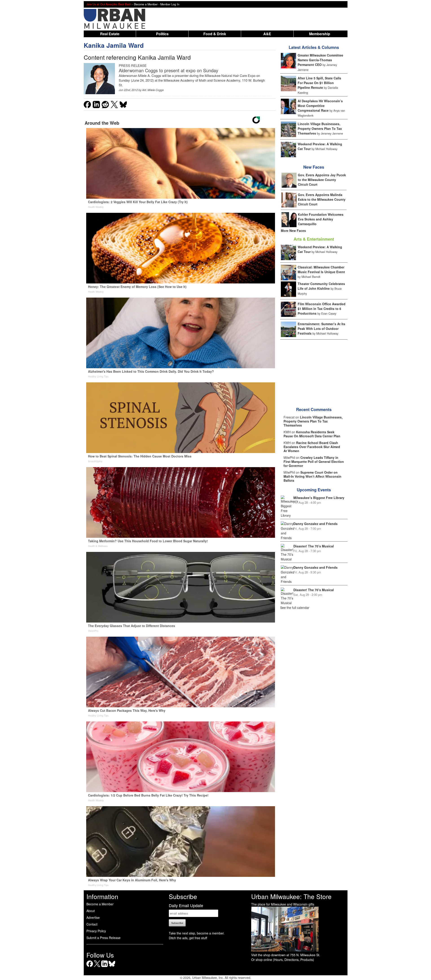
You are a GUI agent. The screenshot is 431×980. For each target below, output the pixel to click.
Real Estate (109, 33)
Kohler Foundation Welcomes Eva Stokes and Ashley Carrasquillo (320, 219)
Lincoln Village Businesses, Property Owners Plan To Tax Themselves (320, 128)
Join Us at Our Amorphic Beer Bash (108, 4)
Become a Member (100, 904)
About (90, 910)
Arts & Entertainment (314, 239)
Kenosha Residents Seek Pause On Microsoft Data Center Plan (312, 434)
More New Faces (293, 230)
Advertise (93, 917)
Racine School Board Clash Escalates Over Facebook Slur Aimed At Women (312, 446)
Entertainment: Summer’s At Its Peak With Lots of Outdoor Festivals (321, 328)
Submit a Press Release (103, 937)
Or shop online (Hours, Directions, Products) (282, 959)
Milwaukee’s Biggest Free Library (318, 497)
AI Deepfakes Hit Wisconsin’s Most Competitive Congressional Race (320, 106)
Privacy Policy (96, 931)
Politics (162, 33)
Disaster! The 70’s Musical (313, 546)
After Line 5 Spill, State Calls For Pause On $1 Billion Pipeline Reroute (319, 83)
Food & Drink (214, 33)
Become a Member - (147, 4)
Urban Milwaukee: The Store (291, 896)
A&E (267, 33)
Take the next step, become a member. (196, 933)
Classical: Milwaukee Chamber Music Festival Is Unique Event (321, 269)
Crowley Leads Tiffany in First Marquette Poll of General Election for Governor (314, 461)
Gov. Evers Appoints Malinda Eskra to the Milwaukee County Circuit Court (321, 199)
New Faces (313, 167)
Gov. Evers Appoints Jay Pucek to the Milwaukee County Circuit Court (322, 180)
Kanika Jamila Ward (114, 45)
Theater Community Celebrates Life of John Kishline (321, 286)
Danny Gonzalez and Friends (315, 523)
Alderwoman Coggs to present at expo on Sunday (168, 70)
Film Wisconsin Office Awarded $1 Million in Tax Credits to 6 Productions (321, 309)
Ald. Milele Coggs (153, 90)
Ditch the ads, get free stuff (188, 938)
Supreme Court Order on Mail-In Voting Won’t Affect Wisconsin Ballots (312, 476)
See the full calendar (294, 607)
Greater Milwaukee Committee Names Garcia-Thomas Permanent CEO (320, 60)
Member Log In (169, 4)
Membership (319, 33)
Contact (91, 924)
